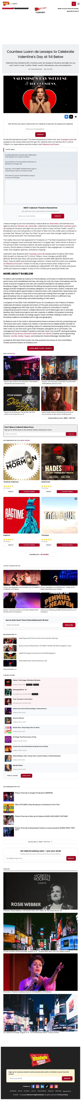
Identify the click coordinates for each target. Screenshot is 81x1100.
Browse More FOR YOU (39, 842)
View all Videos (9, 669)
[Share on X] (71, 117)
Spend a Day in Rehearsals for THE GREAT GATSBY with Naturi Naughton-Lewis (45, 646)
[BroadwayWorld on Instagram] (38, 1086)
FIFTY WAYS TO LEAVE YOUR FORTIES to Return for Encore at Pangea (20, 177)
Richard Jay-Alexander (27, 226)
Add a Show (26, 775)
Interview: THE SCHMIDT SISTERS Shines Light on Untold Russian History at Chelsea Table (21, 170)
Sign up (71, 858)
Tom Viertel (46, 333)
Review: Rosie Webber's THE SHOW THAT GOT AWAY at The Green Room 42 (32, 911)
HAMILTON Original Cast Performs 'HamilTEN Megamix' (37, 653)
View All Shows (12, 775)
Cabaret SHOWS (9, 675)
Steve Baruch (18, 333)
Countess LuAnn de (68, 139)
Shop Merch (9, 8)
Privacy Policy (62, 1095)
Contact (26, 1091)
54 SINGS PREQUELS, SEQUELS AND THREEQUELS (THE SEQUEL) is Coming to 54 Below (21, 156)
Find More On (39, 554)
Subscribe (69, 625)
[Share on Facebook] (66, 117)
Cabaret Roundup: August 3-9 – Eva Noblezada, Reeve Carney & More (31, 1032)
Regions (51, 1091)
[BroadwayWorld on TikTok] (47, 1086)
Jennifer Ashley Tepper (20, 336)
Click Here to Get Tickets (40, 348)
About (20, 1091)
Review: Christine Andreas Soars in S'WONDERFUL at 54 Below (27, 992)
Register (62, 4)
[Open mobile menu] (78, 4)
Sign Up (40, 135)
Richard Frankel (30, 333)
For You (12, 353)
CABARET (40, 12)
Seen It (10, 491)
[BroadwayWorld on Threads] (51, 1086)
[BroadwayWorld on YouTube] (56, 1086)
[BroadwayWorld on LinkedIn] (42, 1086)
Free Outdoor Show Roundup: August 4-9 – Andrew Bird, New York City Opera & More (36, 951)
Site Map (58, 1091)
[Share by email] (76, 117)
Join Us (33, 1091)
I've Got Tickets (29, 491)
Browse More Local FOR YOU (62, 418)
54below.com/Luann (50, 144)
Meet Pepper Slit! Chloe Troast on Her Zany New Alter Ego (38, 638)
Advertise (13, 1091)
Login (68, 4)
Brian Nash (54, 223)
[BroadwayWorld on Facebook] (33, 1086)
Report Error (67, 1091)
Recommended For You (11, 787)
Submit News (42, 1091)
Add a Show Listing (21, 8)
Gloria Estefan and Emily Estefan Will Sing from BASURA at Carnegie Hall (21, 163)
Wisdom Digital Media (35, 1095)
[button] (74, 4)
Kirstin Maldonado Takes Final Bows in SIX (33, 661)
